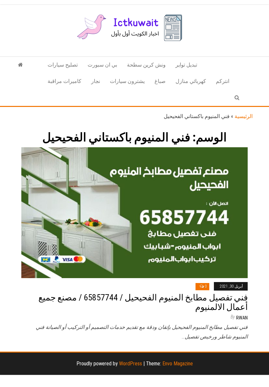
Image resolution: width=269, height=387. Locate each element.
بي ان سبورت (102, 65)
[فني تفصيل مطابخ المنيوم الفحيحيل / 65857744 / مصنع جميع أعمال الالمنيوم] (134, 212)
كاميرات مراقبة (64, 81)
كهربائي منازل (191, 81)
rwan (242, 317)
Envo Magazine (177, 363)
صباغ (160, 81)
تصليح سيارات (63, 65)
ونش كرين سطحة (146, 65)
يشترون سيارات (127, 81)
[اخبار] (20, 65)
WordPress (130, 363)
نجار (95, 81)
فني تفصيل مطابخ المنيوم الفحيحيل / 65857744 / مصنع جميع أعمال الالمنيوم (143, 302)
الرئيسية (244, 116)
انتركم (222, 81)
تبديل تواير (186, 65)
